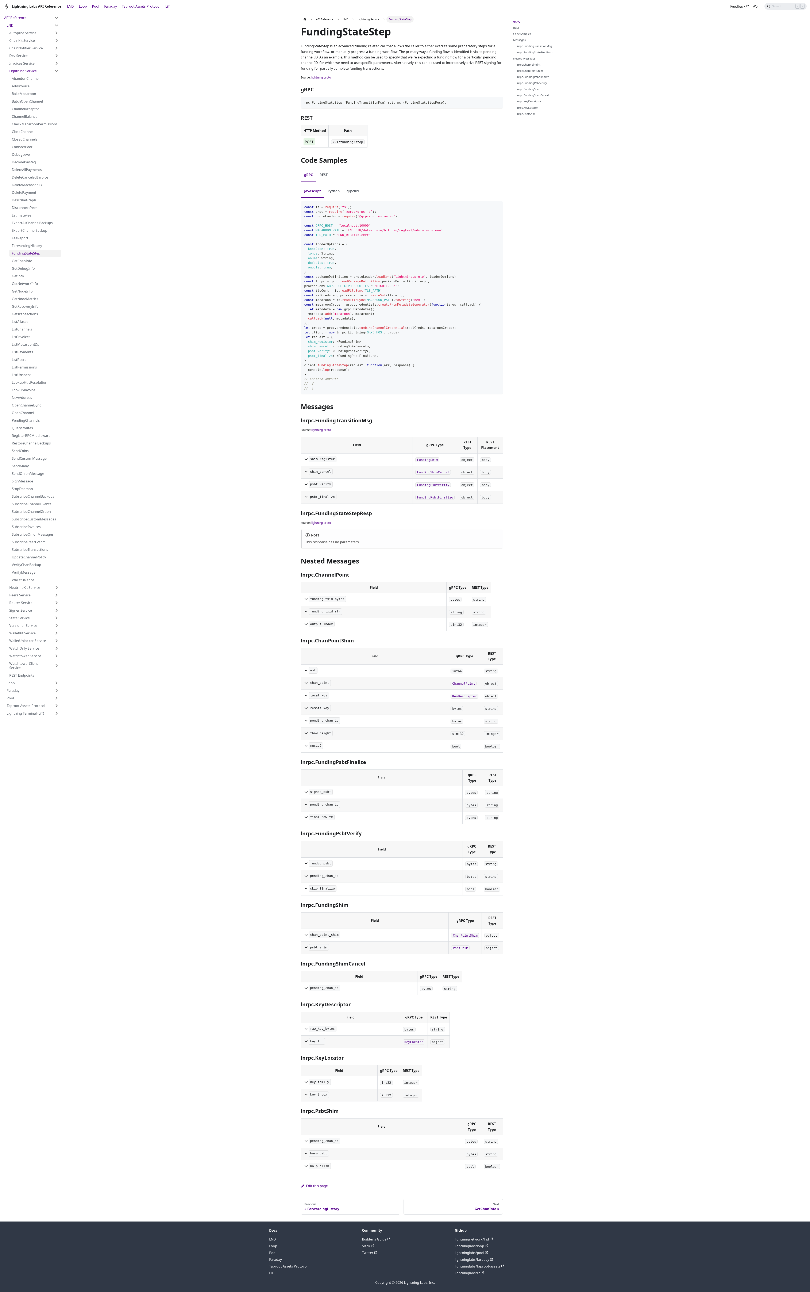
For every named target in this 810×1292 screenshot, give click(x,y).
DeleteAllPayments (27, 169)
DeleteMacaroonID (27, 185)
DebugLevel (21, 154)
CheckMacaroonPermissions (35, 124)
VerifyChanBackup (26, 564)
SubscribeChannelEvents (31, 504)
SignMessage (22, 481)
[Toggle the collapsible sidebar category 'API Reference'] (56, 17)
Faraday (110, 6)
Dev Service (18, 55)
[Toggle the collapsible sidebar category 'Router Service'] (56, 602)
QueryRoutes (22, 428)
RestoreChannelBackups (31, 443)
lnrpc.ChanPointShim (530, 71)
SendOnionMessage (28, 473)
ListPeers (19, 359)
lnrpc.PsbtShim (526, 114)
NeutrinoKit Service (24, 587)
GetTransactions (25, 314)
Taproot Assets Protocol (141, 6)
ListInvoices (21, 337)
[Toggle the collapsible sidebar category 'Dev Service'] (56, 55)
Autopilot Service (22, 33)
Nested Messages (524, 58)
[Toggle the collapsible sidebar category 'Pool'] (56, 698)
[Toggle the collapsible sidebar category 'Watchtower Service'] (56, 656)
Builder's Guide (374, 1239)
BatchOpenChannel (27, 101)
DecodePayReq (24, 162)
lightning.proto (321, 77)
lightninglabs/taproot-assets (477, 1266)
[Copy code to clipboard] (497, 102)
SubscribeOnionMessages (33, 534)
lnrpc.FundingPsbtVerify (532, 83)
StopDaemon (22, 488)
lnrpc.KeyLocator (527, 108)
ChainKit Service (22, 40)
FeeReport (20, 238)
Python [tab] (334, 191)
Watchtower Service (25, 656)
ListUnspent (21, 374)
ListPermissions (24, 367)
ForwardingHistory (27, 245)
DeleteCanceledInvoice (30, 177)
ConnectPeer (22, 147)
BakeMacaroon (24, 93)
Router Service (20, 602)
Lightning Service (23, 71)
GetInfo (18, 276)
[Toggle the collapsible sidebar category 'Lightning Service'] (56, 71)
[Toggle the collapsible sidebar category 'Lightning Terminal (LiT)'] (56, 713)
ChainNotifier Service (26, 48)
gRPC (516, 21)
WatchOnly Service (24, 648)
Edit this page (317, 1186)
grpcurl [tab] (353, 191)
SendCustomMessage (29, 458)
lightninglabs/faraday (472, 1259)
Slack (366, 1246)
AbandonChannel (25, 78)
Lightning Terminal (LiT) (25, 713)
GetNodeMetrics (25, 299)
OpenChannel (23, 412)
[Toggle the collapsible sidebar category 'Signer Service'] (56, 610)
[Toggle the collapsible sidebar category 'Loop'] (56, 683)
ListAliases (20, 321)
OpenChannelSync (26, 405)
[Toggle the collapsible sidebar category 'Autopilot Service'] (56, 33)
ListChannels (22, 329)
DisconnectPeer (24, 207)
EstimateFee (21, 215)
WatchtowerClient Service (23, 665)
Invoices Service (22, 63)
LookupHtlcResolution (29, 382)
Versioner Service (23, 625)
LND (70, 6)
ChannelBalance (24, 116)
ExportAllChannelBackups (32, 223)
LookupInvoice (23, 390)
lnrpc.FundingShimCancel (533, 95)
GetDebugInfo (23, 268)
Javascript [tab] (312, 191)
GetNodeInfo (22, 291)
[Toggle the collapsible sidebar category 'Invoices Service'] (56, 63)
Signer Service (20, 610)
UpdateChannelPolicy (29, 557)
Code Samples (522, 34)
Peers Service (20, 595)
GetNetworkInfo (25, 283)
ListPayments (22, 352)
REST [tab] (324, 174)
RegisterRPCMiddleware (31, 435)
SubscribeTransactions (30, 549)
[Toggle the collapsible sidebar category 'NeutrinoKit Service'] (56, 587)
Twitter (367, 1252)
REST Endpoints (21, 675)
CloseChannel (23, 131)
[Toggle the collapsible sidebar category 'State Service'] (56, 618)
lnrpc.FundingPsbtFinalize (533, 77)
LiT (167, 6)
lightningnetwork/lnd (472, 1239)
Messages (519, 40)
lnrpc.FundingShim (528, 89)
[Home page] (305, 19)
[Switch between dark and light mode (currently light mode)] (755, 6)
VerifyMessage (23, 572)
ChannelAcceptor (25, 109)
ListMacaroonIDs (25, 344)
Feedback (737, 6)
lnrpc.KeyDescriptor (529, 101)
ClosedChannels (24, 139)
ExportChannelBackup (29, 230)
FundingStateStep (26, 253)
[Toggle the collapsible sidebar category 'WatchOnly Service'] (56, 648)
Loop (83, 6)
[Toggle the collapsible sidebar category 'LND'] (56, 25)
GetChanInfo (22, 261)
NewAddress (22, 397)
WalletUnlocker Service (27, 640)
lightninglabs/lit (467, 1273)
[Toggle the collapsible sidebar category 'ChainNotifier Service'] (56, 48)
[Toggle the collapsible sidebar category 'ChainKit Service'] (56, 40)
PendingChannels (26, 420)
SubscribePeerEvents (29, 542)
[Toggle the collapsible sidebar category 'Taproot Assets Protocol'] (56, 705)
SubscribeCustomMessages (34, 519)
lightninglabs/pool (469, 1252)
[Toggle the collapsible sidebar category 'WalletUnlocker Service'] (56, 640)
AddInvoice (21, 86)
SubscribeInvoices (26, 526)
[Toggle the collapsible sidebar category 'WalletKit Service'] (56, 633)
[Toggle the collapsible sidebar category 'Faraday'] (56, 690)
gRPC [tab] (308, 174)
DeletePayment (24, 192)
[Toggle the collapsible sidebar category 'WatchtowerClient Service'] (56, 665)
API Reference (15, 17)
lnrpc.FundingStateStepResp (534, 52)
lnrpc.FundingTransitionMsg (534, 46)
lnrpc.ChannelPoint (528, 64)
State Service (19, 618)
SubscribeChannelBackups (33, 496)
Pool (95, 6)
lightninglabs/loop (469, 1246)
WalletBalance (23, 580)
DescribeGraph (24, 200)
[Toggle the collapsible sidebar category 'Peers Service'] (56, 595)
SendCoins (20, 450)
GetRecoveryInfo (25, 306)
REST (516, 28)
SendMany (20, 466)
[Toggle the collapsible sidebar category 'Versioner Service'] (56, 625)
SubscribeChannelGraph (31, 511)
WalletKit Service (22, 633)
